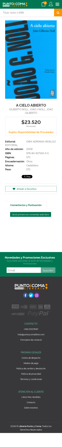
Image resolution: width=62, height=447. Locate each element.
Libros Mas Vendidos (31, 396)
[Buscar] (58, 12)
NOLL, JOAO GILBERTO (39, 110)
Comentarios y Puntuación (25, 205)
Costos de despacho (31, 357)
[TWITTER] (31, 295)
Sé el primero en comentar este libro (30, 214)
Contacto (31, 402)
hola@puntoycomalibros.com (31, 334)
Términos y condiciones (31, 379)
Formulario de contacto (31, 339)
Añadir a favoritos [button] (26, 188)
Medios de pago (31, 363)
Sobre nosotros (31, 407)
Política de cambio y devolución (31, 368)
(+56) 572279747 (31, 329)
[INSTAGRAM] (36, 295)
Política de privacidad (31, 373)
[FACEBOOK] (25, 295)
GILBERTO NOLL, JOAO (22, 109)
